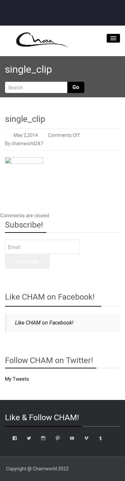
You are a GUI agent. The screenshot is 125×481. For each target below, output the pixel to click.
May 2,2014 (26, 135)
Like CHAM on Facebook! (50, 297)
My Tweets (17, 379)
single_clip (25, 119)
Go (75, 87)
